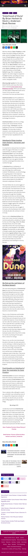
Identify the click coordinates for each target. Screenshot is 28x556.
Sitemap (24, 549)
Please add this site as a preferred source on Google (14, 532)
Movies (5, 544)
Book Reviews (5, 13)
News (9, 544)
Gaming (14, 542)
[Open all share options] (3, 47)
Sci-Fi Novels (8, 27)
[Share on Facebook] (9, 47)
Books (11, 13)
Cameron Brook (15, 26)
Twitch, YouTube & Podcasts (14, 546)
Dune (5, 27)
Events (3, 542)
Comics (22, 537)
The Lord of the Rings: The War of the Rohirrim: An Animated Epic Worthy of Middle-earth (12, 463)
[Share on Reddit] (11, 47)
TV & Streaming (21, 544)
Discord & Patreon (22, 540)
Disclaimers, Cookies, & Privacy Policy (11, 549)
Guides (18, 542)
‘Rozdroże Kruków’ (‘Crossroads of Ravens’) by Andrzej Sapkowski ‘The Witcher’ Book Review (16, 453)
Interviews (24, 542)
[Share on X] (17, 47)
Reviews (15, 13)
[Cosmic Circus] (14, 1)
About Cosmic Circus (9, 537)
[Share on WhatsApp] (14, 47)
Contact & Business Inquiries (8, 540)
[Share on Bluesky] (6, 47)
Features (8, 542)
